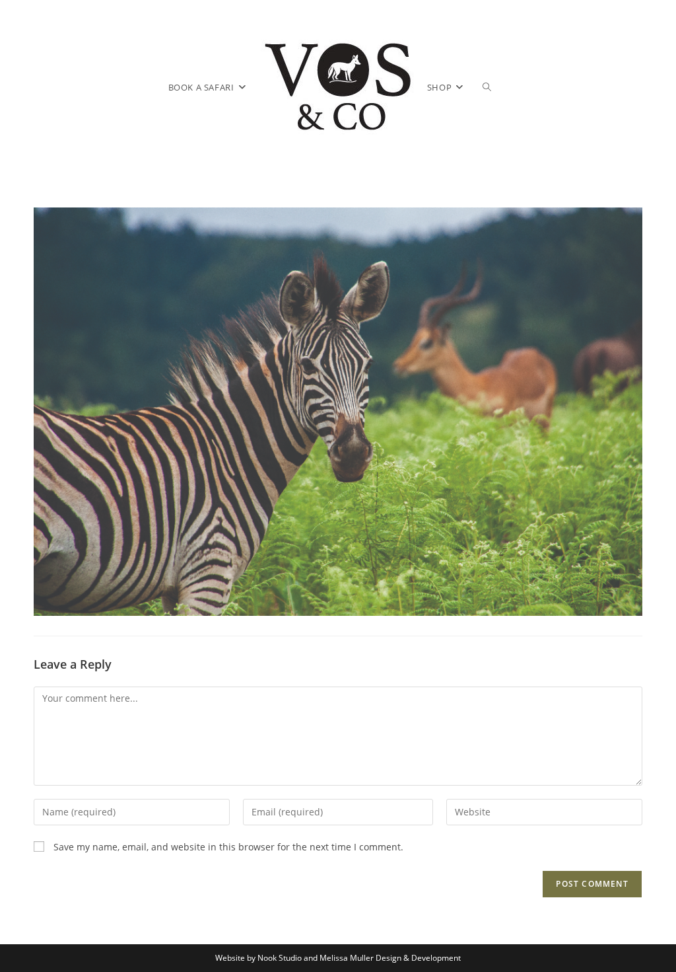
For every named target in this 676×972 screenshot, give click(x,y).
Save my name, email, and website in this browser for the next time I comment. (228, 847)
